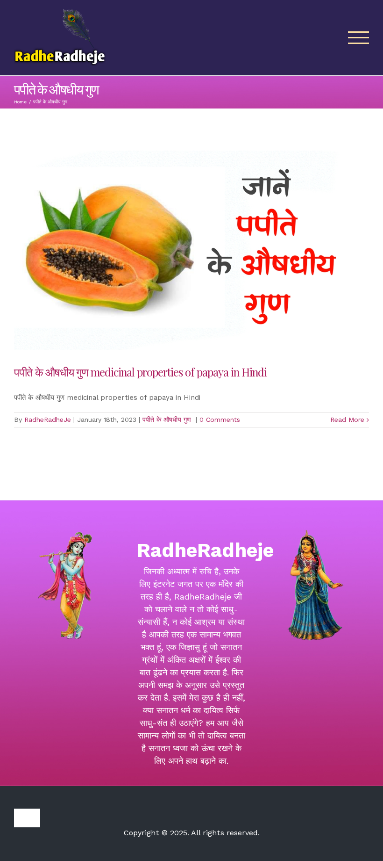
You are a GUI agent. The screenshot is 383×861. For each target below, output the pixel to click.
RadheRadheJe (47, 419)
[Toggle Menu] (359, 37)
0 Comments (219, 419)
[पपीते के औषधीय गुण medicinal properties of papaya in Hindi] (191, 250)
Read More (347, 419)
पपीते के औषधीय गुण (167, 419)
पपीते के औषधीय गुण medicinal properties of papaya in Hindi (141, 371)
